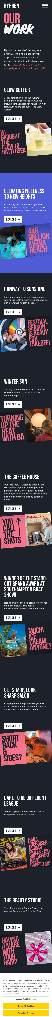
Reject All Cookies (26, 1006)
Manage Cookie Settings (26, 999)
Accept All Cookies (26, 1013)
